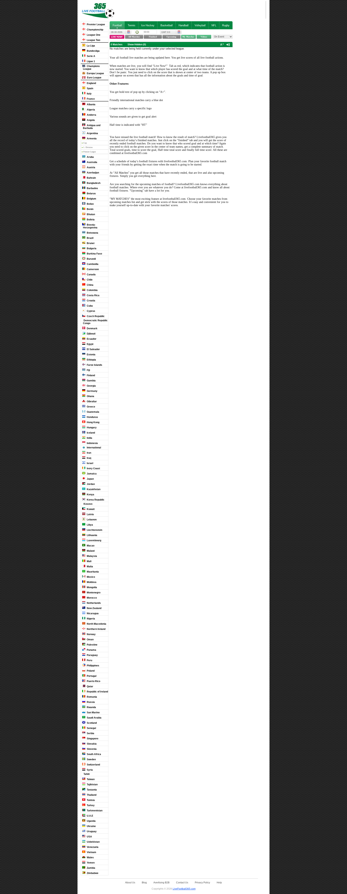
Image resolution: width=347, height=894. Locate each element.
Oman (90, 639)
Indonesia (92, 443)
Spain (89, 88)
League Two (93, 40)
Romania (91, 696)
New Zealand (93, 608)
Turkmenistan (94, 810)
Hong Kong (92, 422)
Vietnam (91, 852)
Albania (90, 104)
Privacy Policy (202, 882)
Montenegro (93, 592)
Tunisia (90, 800)
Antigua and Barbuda (91, 127)
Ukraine (91, 826)
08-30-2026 (116, 32)
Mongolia (91, 587)
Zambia (90, 868)
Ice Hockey (147, 25)
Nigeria (90, 618)
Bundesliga (93, 51)
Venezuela (92, 847)
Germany (91, 391)
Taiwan (90, 779)
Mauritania (92, 571)
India (89, 438)
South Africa (93, 754)
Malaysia (91, 556)
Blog (144, 882)
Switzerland (93, 764)
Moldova (91, 582)
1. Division (88, 147)
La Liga (90, 45)
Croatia (90, 300)
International (93, 447)
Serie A (90, 56)
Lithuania (91, 535)
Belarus (91, 193)
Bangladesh (93, 183)
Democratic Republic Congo (95, 322)
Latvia (90, 514)
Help (219, 882)
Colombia (92, 290)
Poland (90, 670)
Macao (90, 545)
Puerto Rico (93, 681)
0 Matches (116, 44)
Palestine (91, 644)
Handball (184, 25)
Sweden (91, 759)
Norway (91, 634)
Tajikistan (92, 784)
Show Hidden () (137, 44)
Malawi (90, 550)
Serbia (90, 733)
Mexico (90, 577)
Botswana (92, 232)
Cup (85, 143)
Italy (89, 93)
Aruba (90, 157)
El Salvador (93, 349)
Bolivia (90, 219)
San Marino (93, 712)
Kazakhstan (93, 489)
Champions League (91, 67)
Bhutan (90, 214)
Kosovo (87, 504)
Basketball (166, 25)
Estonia (90, 354)
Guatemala (92, 412)
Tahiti (86, 774)
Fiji (88, 370)
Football (117, 25)
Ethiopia (91, 359)
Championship (94, 29)
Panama (91, 650)
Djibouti (90, 333)
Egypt (89, 344)
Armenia (91, 138)
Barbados (92, 188)
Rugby (226, 25)
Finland (90, 375)
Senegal (91, 728)
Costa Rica (92, 295)
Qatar (89, 686)
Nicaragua (92, 613)
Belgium (91, 198)
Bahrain (91, 177)
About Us (130, 882)
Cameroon (92, 269)
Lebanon (91, 519)
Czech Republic (95, 316)
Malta (89, 566)
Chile (89, 279)
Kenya (90, 494)
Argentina (92, 133)
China (89, 285)
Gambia (91, 380)
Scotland (91, 723)
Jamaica (91, 473)
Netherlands (93, 603)
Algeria (90, 109)
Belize (90, 204)
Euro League (93, 77)
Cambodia (92, 264)
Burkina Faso (94, 253)
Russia (90, 702)
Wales (90, 857)
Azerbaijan (92, 172)
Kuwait (90, 509)
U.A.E (89, 815)
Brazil (89, 238)
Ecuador (91, 339)
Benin (89, 209)
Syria (89, 769)
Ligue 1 (90, 61)
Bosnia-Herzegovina (90, 226)
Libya (89, 524)
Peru (89, 660)
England (91, 83)
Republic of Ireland (97, 691)
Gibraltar (91, 401)
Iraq (88, 458)
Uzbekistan (93, 841)
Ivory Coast (93, 468)
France (90, 98)
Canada (91, 274)
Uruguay (91, 831)
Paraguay (92, 655)
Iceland (90, 432)
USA (89, 836)
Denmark (91, 328)
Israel (89, 463)
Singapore (92, 738)
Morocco (91, 597)
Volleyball (200, 25)
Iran (88, 452)
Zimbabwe (92, 873)
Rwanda (91, 707)
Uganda (91, 821)
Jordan (90, 484)
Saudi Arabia (93, 717)
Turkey (90, 805)
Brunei (90, 243)
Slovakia (91, 743)
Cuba (89, 305)
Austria (90, 167)
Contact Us (182, 882)
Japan (90, 478)
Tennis (131, 25)
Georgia (91, 385)
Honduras (92, 417)
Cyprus (90, 311)
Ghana (90, 396)
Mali (88, 561)
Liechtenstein (94, 530)
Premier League (95, 24)
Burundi (91, 258)
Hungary (91, 427)
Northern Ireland (95, 629)
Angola (90, 120)
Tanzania (91, 789)
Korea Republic (95, 499)
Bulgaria (91, 248)
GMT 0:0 (165, 32)
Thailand (91, 795)
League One (93, 34)
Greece (90, 406)
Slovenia (91, 749)
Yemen (90, 862)
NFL (213, 25)
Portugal (91, 676)
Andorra (91, 115)
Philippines (92, 665)
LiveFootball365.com (184, 888)
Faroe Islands (94, 365)
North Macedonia (96, 623)
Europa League (95, 73)
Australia (91, 162)
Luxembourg (93, 540)
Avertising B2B (161, 882)
